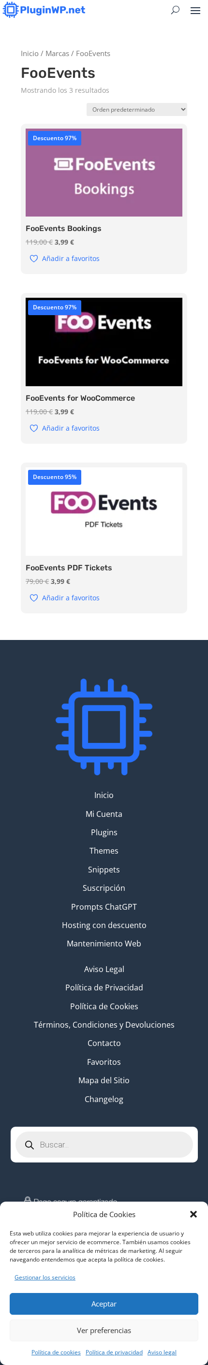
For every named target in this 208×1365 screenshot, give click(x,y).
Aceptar (104, 1303)
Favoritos (104, 1062)
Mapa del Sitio (104, 1080)
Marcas (57, 53)
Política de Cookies (104, 1006)
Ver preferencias (104, 1330)
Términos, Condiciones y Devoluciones (104, 1024)
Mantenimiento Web (104, 943)
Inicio (30, 53)
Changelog (104, 1099)
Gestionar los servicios (45, 1277)
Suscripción (104, 888)
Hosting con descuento (104, 925)
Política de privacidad (114, 1352)
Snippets (104, 869)
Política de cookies (56, 1352)
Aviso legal (162, 1352)
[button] (193, 1214)
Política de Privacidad (104, 987)
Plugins (104, 832)
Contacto (104, 1043)
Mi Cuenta (104, 814)
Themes (104, 850)
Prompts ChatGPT (104, 906)
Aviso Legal (104, 969)
